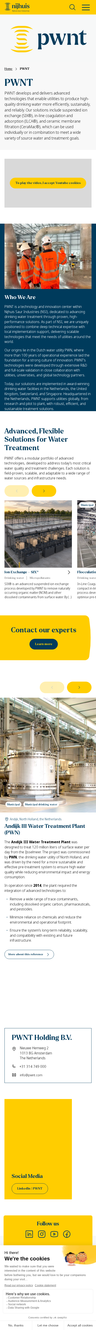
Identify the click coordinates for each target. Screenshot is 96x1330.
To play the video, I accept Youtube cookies (48, 183)
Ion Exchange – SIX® (21, 572)
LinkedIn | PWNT (29, 1188)
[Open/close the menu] (86, 8)
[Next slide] (44, 491)
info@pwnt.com (31, 1075)
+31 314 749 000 (32, 1066)
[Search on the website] (72, 7)
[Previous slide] (16, 491)
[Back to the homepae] (17, 7)
